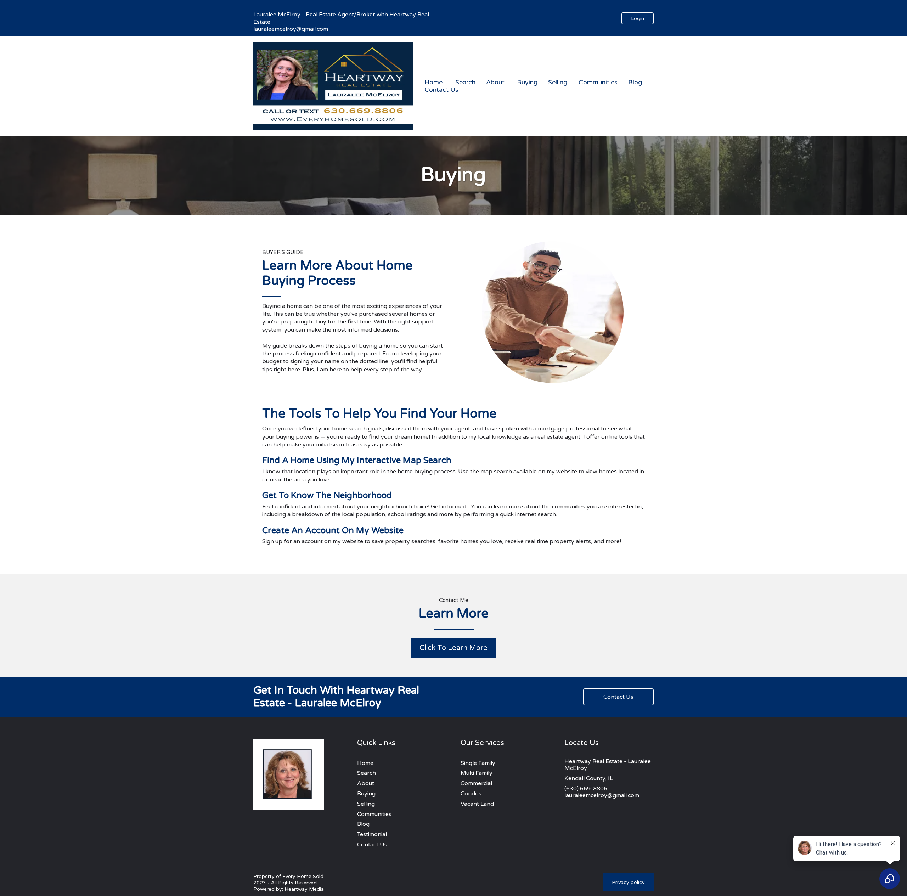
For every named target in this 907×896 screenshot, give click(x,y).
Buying (527, 82)
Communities (598, 82)
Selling (557, 82)
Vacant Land (477, 803)
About (495, 82)
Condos (471, 793)
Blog (635, 82)
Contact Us (441, 90)
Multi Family (476, 773)
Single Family (478, 763)
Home (433, 82)
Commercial (476, 783)
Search (465, 82)
